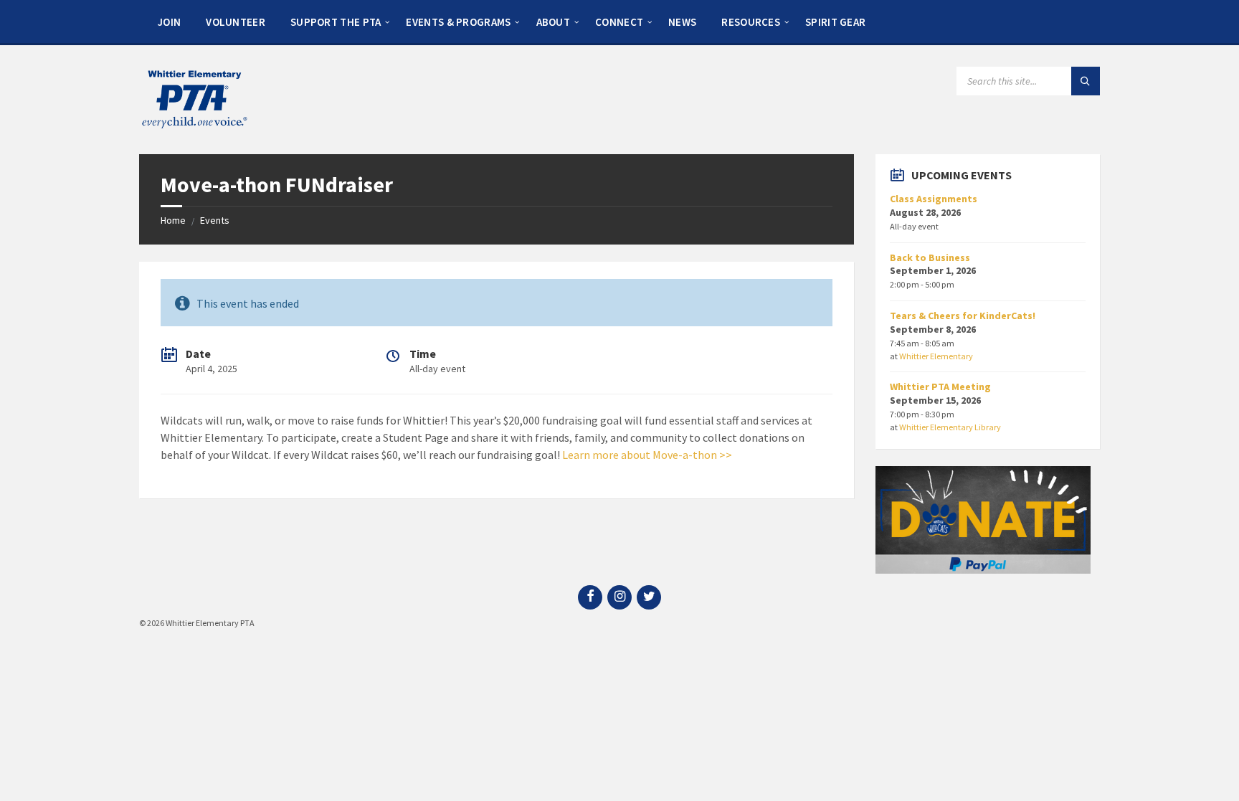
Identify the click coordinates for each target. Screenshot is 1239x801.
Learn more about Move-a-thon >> (647, 454)
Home (173, 220)
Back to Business (930, 257)
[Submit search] (1085, 81)
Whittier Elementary (936, 356)
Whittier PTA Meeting (940, 386)
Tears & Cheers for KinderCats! (962, 315)
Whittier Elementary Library (950, 427)
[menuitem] (169, 21)
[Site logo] (193, 126)
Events (214, 220)
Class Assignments (933, 198)
